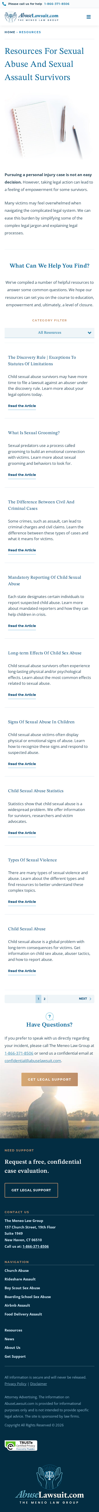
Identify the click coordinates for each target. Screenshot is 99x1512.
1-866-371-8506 (57, 4)
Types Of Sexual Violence (32, 860)
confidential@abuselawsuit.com (33, 1060)
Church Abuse (17, 1270)
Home (10, 32)
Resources (13, 1330)
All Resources (49, 333)
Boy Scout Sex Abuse (22, 1288)
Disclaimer (38, 1384)
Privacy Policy (15, 1384)
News (9, 1339)
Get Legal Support (49, 1079)
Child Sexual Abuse (27, 929)
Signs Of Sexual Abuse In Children (41, 722)
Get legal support (31, 1190)
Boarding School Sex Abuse (28, 1297)
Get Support (15, 1356)
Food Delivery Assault (23, 1314)
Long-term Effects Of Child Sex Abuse (45, 653)
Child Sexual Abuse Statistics (36, 791)
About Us (12, 1347)
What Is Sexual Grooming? (34, 433)
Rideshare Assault (20, 1279)
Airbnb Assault (17, 1305)
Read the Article (22, 406)
